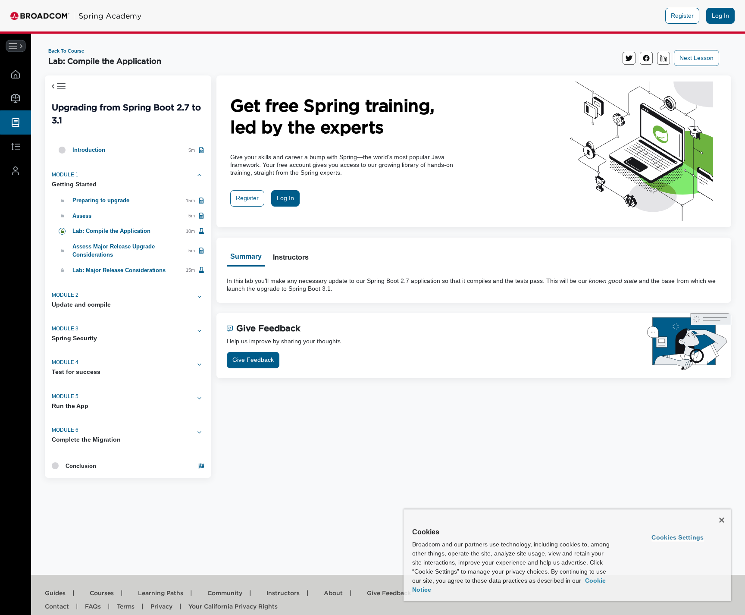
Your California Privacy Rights (233, 606)
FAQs (97, 606)
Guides (60, 593)
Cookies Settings (677, 537)
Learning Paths (165, 593)
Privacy (166, 606)
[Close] (721, 520)
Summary (246, 256)
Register (682, 15)
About (338, 593)
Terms (130, 606)
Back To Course (66, 50)
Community (229, 593)
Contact (61, 606)
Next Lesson (696, 57)
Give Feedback (253, 359)
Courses (106, 593)
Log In (720, 15)
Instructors (291, 257)
